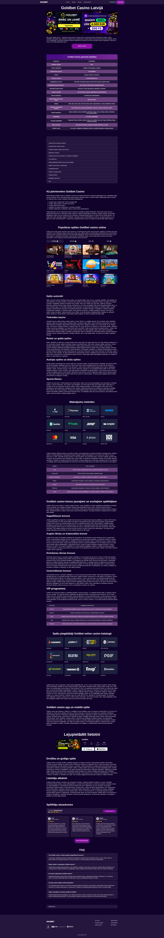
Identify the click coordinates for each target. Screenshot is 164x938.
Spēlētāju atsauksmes (54, 178)
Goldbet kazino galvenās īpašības (57, 143)
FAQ (50, 181)
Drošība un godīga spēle (55, 171)
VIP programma (53, 159)
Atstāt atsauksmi (109, 811)
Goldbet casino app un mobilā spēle (58, 165)
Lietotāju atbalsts (53, 175)
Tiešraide (72, 241)
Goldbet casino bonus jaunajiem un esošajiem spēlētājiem (63, 156)
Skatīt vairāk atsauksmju (82, 840)
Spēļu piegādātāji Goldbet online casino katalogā (61, 162)
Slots (108, 241)
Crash (90, 241)
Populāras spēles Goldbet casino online (59, 149)
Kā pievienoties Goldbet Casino (57, 146)
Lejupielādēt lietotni (53, 168)
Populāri (54, 241)
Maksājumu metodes (54, 152)
